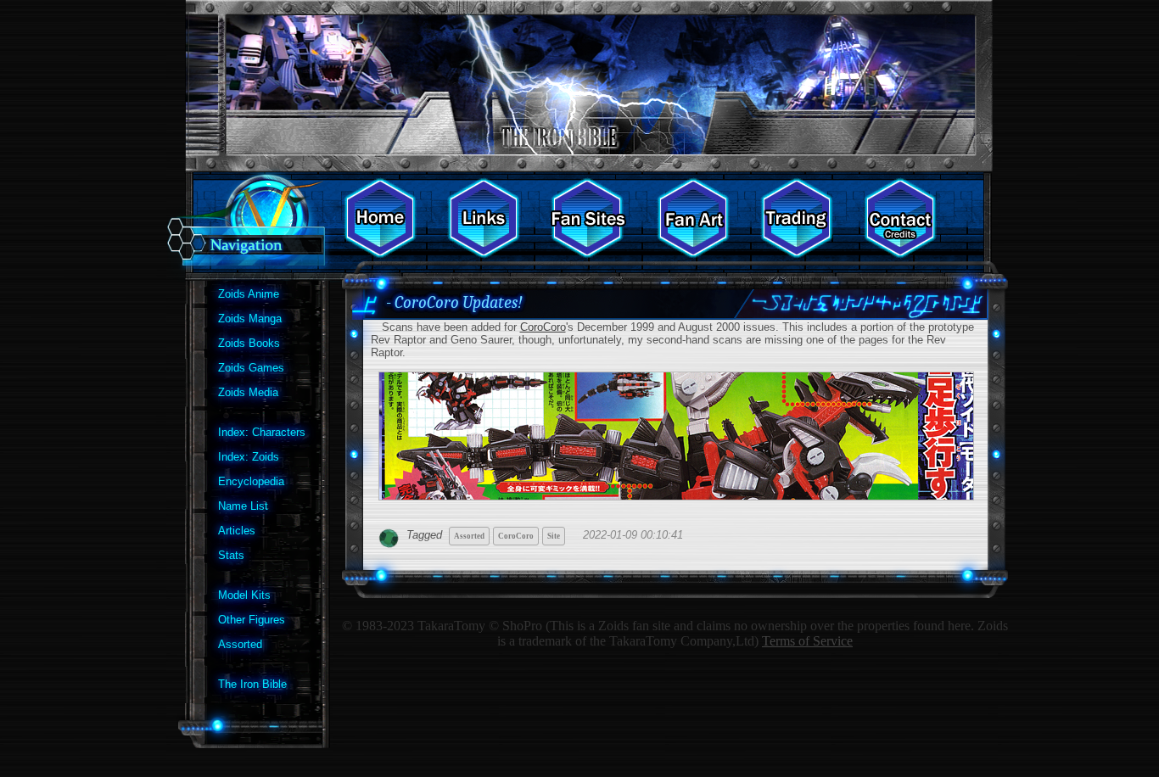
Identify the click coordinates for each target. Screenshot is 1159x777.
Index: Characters (261, 432)
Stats (231, 555)
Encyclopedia (251, 481)
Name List (243, 506)
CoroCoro (543, 327)
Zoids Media (248, 392)
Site (553, 536)
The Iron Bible (252, 684)
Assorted (240, 644)
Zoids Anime (248, 294)
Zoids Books (249, 343)
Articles (236, 530)
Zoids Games (251, 367)
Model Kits (244, 595)
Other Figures (251, 619)
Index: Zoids (248, 456)
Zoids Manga (250, 318)
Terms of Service (807, 641)
